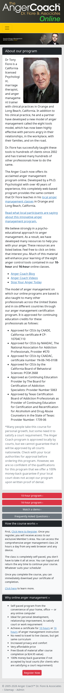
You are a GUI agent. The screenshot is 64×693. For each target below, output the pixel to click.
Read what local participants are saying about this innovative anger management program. (31, 217)
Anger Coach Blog (23, 274)
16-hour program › (32, 502)
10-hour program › (32, 495)
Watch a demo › (32, 509)
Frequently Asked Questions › (32, 516)
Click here (11, 588)
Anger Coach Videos (24, 278)
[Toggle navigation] (7, 28)
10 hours (44, 628)
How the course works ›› (21, 523)
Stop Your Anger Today (26, 282)
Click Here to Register (24, 531)
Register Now (32, 672)
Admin (20, 689)
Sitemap (9, 689)
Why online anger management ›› (27, 597)
